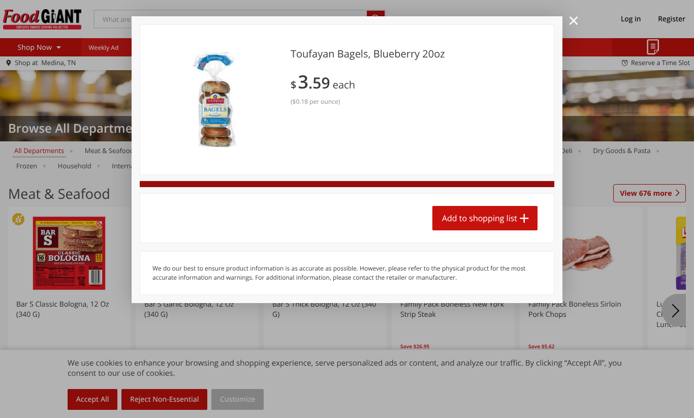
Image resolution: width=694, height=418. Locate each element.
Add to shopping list (479, 218)
